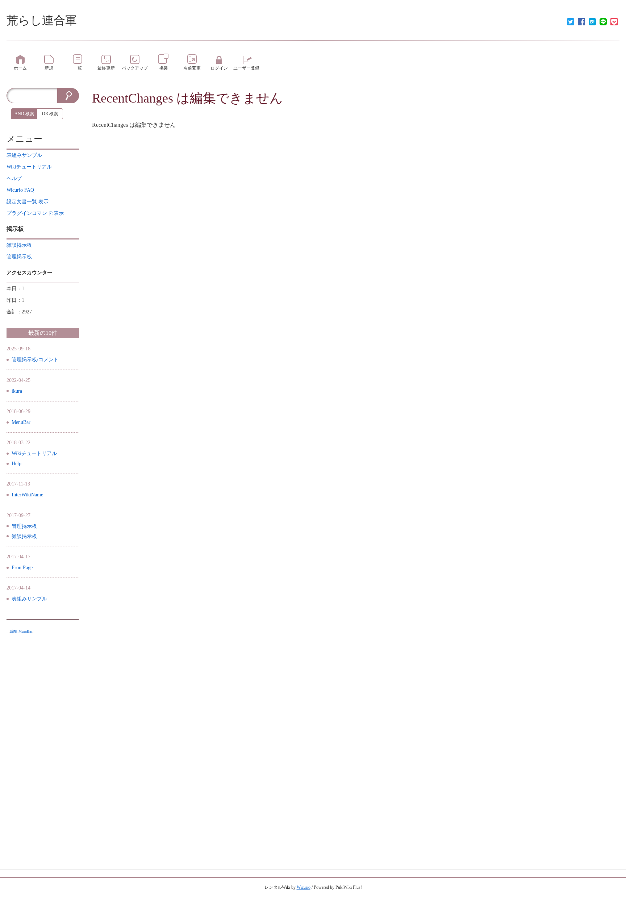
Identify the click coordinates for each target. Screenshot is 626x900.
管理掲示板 (24, 526)
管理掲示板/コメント (35, 359)
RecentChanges (132, 98)
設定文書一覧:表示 (28, 201)
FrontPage (22, 567)
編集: (21, 631)
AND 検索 (24, 113)
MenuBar (21, 422)
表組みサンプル (29, 598)
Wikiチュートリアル (34, 453)
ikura (17, 391)
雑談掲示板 (24, 536)
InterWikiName (27, 494)
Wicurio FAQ (20, 190)
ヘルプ (14, 178)
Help (16, 463)
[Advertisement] (43, 745)
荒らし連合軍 (42, 20)
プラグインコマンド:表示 (35, 213)
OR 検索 (50, 113)
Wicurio (303, 887)
